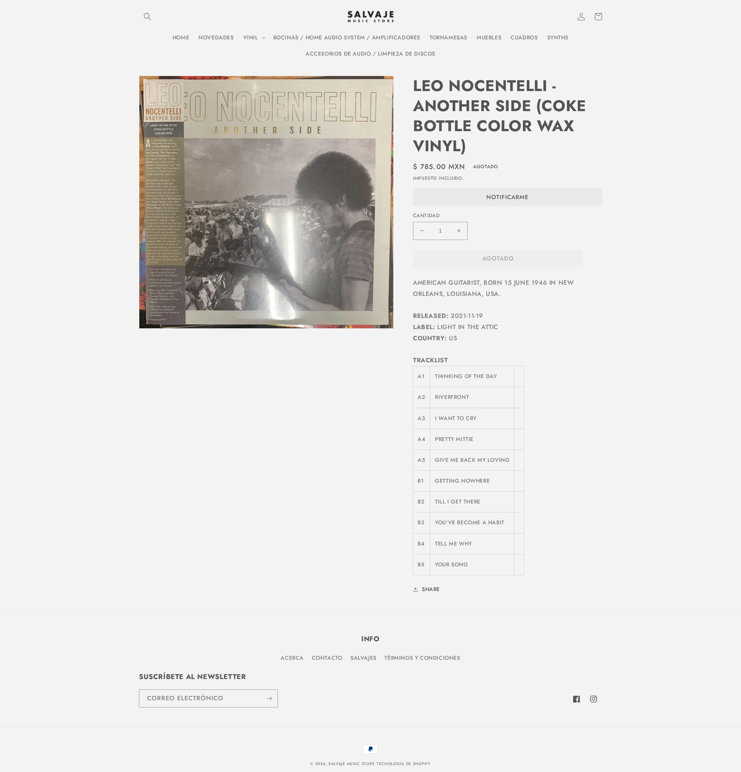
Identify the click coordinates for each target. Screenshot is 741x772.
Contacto (327, 658)
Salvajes (363, 658)
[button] (147, 16)
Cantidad (426, 215)
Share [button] (431, 589)
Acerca (292, 658)
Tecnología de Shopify (404, 764)
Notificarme (507, 197)
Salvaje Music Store (351, 764)
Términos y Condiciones (422, 658)
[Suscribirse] (269, 698)
